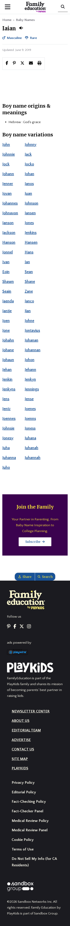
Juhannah (32, 458)
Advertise (21, 740)
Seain (6, 291)
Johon (29, 360)
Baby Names (25, 20)
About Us (20, 721)
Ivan (6, 262)
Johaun (8, 360)
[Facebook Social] (14, 626)
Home (6, 20)
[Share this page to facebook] (7, 63)
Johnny (30, 144)
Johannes (10, 203)
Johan (29, 174)
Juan (28, 193)
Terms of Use (23, 849)
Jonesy (7, 438)
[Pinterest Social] (8, 626)
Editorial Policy (24, 792)
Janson (8, 223)
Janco (29, 301)
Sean (29, 272)
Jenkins (31, 233)
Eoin (6, 272)
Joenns (30, 418)
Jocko (29, 164)
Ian (27, 262)
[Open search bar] (63, 7)
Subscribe (33, 542)
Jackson (8, 233)
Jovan (7, 193)
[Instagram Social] (29, 626)
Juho (6, 467)
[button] (21, 28)
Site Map (20, 759)
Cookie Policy (23, 840)
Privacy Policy (23, 783)
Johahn (8, 340)
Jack (28, 154)
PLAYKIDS (20, 768)
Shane (30, 281)
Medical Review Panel (30, 830)
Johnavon (10, 213)
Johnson (31, 203)
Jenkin (7, 379)
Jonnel (7, 252)
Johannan (32, 350)
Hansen (31, 242)
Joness (30, 428)
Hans (29, 252)
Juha (6, 448)
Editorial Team (26, 730)
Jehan (7, 370)
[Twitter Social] (21, 626)
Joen (6, 321)
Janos (29, 184)
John (6, 144)
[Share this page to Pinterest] (14, 63)
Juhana (30, 438)
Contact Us (23, 749)
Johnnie (8, 154)
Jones (29, 223)
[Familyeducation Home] (26, 599)
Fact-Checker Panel (27, 811)
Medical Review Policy (30, 821)
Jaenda (8, 301)
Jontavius (32, 330)
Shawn (8, 281)
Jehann (30, 370)
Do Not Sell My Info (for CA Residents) (34, 862)
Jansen (30, 213)
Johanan (31, 340)
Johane (8, 350)
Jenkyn (30, 379)
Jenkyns (8, 389)
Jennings (32, 389)
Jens (5, 399)
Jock (6, 164)
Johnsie (8, 428)
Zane (29, 291)
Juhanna (9, 458)
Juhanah (31, 448)
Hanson (8, 242)
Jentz (6, 409)
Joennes (9, 418)
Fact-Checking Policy (29, 802)
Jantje (7, 311)
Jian (28, 311)
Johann (8, 174)
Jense (29, 399)
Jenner (7, 184)
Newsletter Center (31, 711)
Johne (29, 321)
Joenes (30, 409)
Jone (6, 330)
